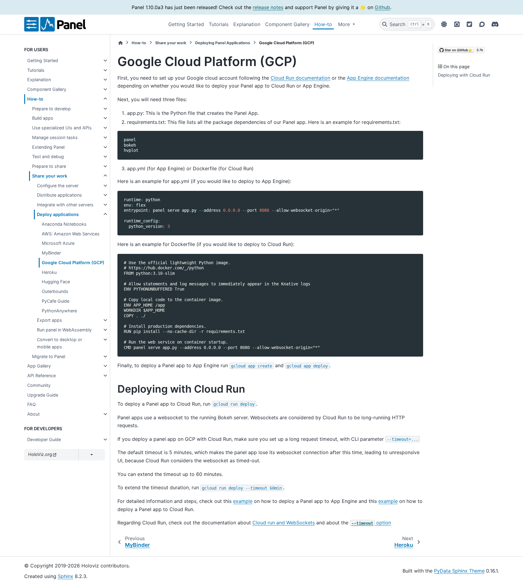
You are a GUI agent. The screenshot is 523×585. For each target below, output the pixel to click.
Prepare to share (49, 166)
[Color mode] (444, 24)
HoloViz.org (40, 454)
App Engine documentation (378, 78)
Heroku (49, 272)
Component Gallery (287, 24)
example (242, 501)
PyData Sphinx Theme (459, 571)
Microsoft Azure (58, 243)
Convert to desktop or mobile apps (59, 343)
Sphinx (65, 576)
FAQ (31, 404)
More (344, 24)
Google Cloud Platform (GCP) (73, 262)
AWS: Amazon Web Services (71, 233)
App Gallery (39, 365)
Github (382, 7)
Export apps (49, 320)
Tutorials (219, 24)
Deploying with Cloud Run (464, 75)
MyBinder (51, 252)
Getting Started (186, 24)
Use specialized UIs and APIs (62, 127)
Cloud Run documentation (300, 78)
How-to (323, 24)
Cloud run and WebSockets (283, 523)
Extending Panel (48, 147)
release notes (268, 7)
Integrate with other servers (65, 204)
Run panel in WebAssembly (64, 329)
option (371, 523)
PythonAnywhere (59, 310)
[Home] (120, 43)
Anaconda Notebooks (64, 224)
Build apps (42, 118)
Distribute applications (59, 195)
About (33, 414)
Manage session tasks (55, 137)
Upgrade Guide (42, 394)
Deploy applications (58, 214)
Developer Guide (44, 439)
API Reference (41, 375)
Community (39, 385)
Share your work (49, 175)
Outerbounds (55, 291)
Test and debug (48, 156)
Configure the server (57, 185)
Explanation (246, 24)
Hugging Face (56, 281)
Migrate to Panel (48, 356)
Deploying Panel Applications (222, 43)
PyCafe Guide (55, 301)
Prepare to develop (51, 108)
